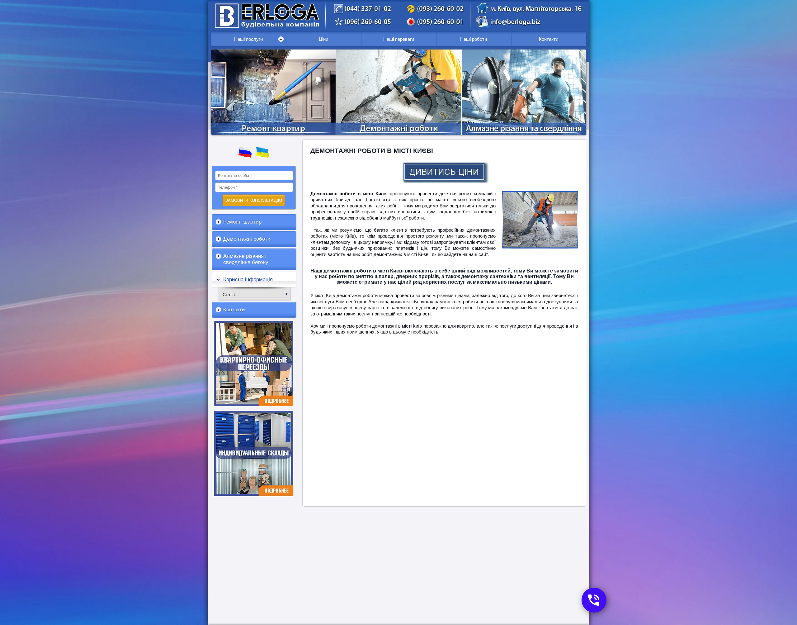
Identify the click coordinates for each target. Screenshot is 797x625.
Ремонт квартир (242, 222)
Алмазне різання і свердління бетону (245, 259)
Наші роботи (473, 39)
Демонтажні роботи (247, 239)
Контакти (548, 39)
